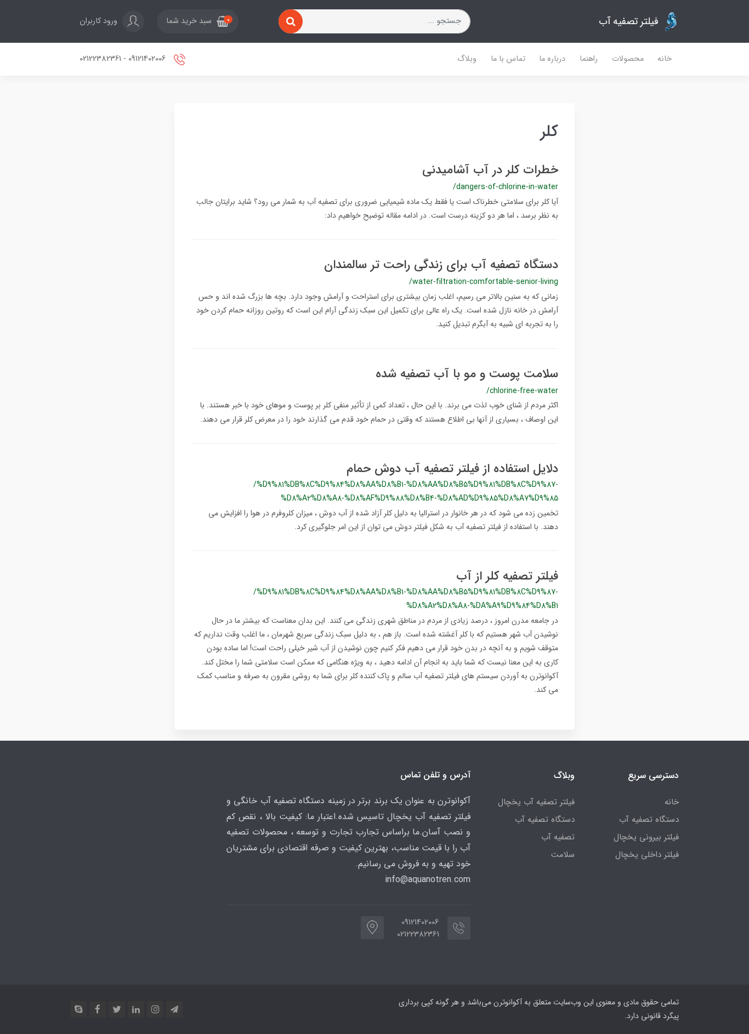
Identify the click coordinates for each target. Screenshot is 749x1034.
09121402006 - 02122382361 (124, 59)
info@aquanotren (418, 880)
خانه (664, 59)
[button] (198, 21)
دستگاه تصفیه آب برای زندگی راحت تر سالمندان (441, 264)
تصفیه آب (558, 837)
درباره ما (552, 59)
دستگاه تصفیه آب (649, 819)
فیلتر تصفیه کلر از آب (507, 576)
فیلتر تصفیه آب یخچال (536, 802)
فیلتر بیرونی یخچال (646, 837)
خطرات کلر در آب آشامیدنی (490, 170)
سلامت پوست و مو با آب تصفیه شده (467, 374)
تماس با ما (508, 59)
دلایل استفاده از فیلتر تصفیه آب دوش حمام (452, 468)
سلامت (563, 854)
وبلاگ (466, 59)
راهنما (589, 59)
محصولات (628, 59)
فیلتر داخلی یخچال (647, 854)
